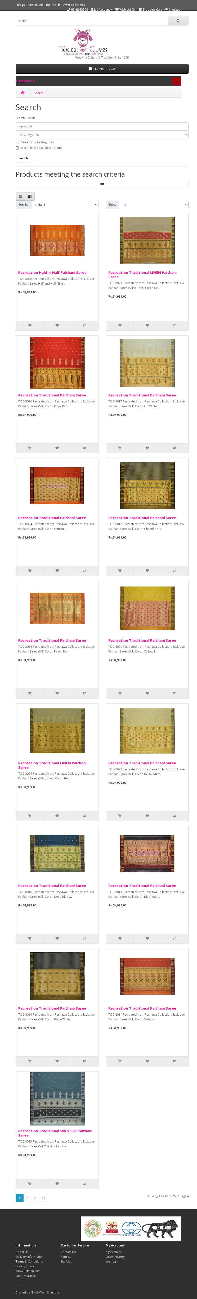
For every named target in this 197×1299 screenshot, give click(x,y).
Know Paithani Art (27, 1271)
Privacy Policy (25, 1266)
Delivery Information (29, 1257)
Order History (115, 1257)
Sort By (23, 205)
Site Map (66, 1261)
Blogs (21, 5)
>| (43, 1198)
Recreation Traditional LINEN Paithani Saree (142, 274)
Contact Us (68, 1252)
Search (38, 93)
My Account (113, 1252)
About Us (22, 1252)
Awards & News (74, 5)
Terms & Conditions (29, 1261)
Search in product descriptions (41, 148)
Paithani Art (35, 5)
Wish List (111, 1261)
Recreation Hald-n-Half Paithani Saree (52, 272)
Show (112, 205)
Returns (66, 1257)
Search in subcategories (37, 142)
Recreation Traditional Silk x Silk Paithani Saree (55, 1132)
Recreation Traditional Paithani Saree (52, 395)
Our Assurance (26, 1276)
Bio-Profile (53, 5)
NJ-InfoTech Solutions (45, 1292)
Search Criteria (26, 118)
